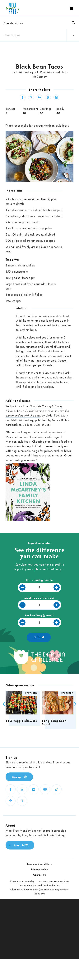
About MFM (20, 845)
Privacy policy (39, 869)
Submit (39, 637)
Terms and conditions (39, 864)
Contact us (39, 874)
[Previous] (3, 704)
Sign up (16, 777)
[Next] (74, 704)
